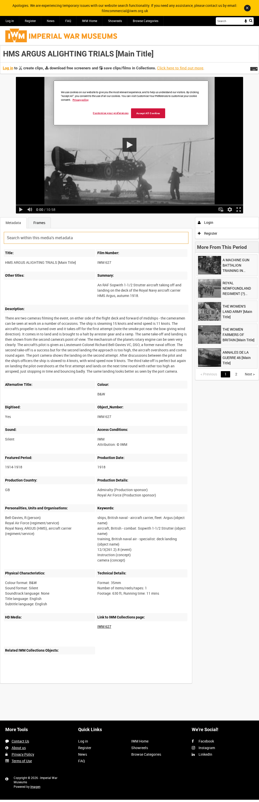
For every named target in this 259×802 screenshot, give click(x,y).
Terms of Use (22, 760)
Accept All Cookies (148, 113)
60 (71, 682)
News (50, 21)
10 (40, 682)
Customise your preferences (110, 113)
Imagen (35, 787)
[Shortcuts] (253, 68)
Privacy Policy (23, 754)
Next (250, 374)
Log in (10, 21)
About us (19, 747)
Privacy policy (81, 99)
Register (30, 21)
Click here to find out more (180, 67)
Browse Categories (145, 21)
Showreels (115, 21)
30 (56, 682)
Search (250, 20)
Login (208, 222)
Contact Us (20, 741)
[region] (131, 103)
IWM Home (89, 21)
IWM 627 (104, 626)
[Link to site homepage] (61, 35)
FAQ (68, 21)
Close (247, 8)
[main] (129, 367)
